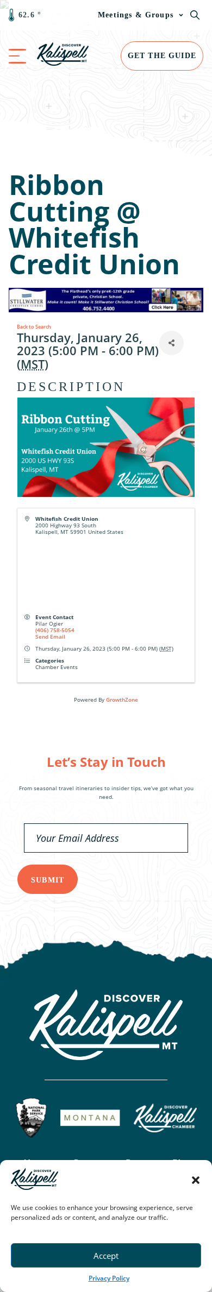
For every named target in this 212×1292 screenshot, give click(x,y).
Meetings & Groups (135, 15)
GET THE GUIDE (162, 56)
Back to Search (34, 326)
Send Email (50, 636)
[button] (195, 1180)
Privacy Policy (109, 1278)
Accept (106, 1255)
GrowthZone (122, 699)
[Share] (171, 343)
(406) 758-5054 (54, 630)
